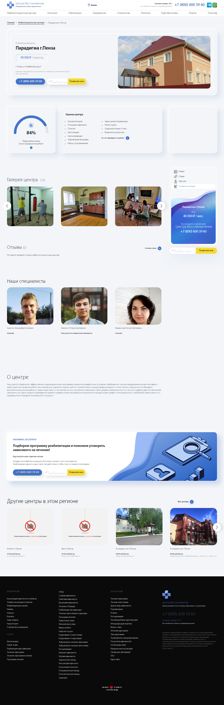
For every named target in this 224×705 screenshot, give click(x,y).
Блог (112, 656)
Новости (10, 613)
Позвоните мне (77, 81)
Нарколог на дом (66, 631)
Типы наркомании (117, 635)
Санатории (63, 678)
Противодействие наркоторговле (124, 620)
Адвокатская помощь (67, 660)
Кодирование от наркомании (70, 638)
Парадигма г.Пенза (57, 23)
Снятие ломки (12, 645)
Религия (114, 613)
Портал (193, 13)
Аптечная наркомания (119, 631)
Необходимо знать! (118, 645)
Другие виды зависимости (121, 606)
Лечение (145, 13)
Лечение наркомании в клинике (19, 656)
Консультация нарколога (68, 663)
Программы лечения (15, 660)
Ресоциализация (65, 649)
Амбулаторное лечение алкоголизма (73, 646)
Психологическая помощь (69, 674)
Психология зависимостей (121, 642)
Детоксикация (12, 642)
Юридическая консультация (122, 649)
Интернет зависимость (67, 653)
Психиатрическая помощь (69, 671)
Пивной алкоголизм (66, 621)
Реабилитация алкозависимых (70, 610)
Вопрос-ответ (116, 627)
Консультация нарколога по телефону (22, 599)
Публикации (75, 13)
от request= (118, 687)
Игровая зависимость (67, 656)
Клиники (52, 13)
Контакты (10, 617)
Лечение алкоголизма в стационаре (73, 613)
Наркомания (99, 13)
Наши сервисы (12, 620)
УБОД (61, 592)
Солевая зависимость (67, 596)
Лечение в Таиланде (67, 606)
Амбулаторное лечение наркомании (73, 642)
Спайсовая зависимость (68, 599)
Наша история (12, 624)
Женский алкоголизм (67, 624)
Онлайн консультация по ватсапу (19, 602)
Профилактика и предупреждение (124, 638)
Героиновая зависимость (68, 603)
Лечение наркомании (15, 652)
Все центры (183, 502)
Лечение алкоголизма (119, 602)
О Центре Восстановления (17, 627)
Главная (11, 23)
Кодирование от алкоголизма (70, 635)
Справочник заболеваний (120, 652)
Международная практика (121, 624)
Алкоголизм (123, 13)
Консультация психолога (68, 667)
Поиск (211, 13)
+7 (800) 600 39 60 (190, 5)
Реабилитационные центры (21, 13)
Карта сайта (115, 660)
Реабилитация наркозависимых (19, 649)
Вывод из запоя (65, 628)
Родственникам (169, 13)
